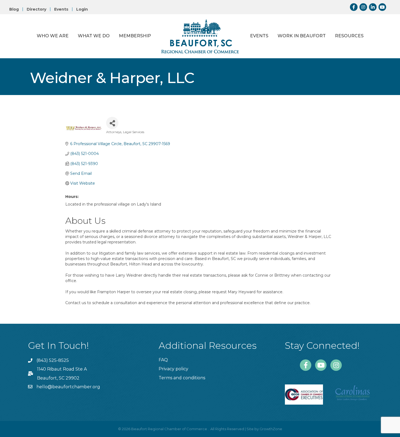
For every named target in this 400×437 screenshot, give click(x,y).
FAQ (163, 359)
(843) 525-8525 (52, 360)
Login (82, 9)
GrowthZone (271, 429)
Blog (14, 9)
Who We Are (53, 35)
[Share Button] (112, 123)
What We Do (94, 35)
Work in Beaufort (302, 35)
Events (61, 9)
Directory (36, 9)
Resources (349, 35)
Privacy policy (173, 368)
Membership (135, 35)
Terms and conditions (182, 377)
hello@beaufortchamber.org (68, 386)
